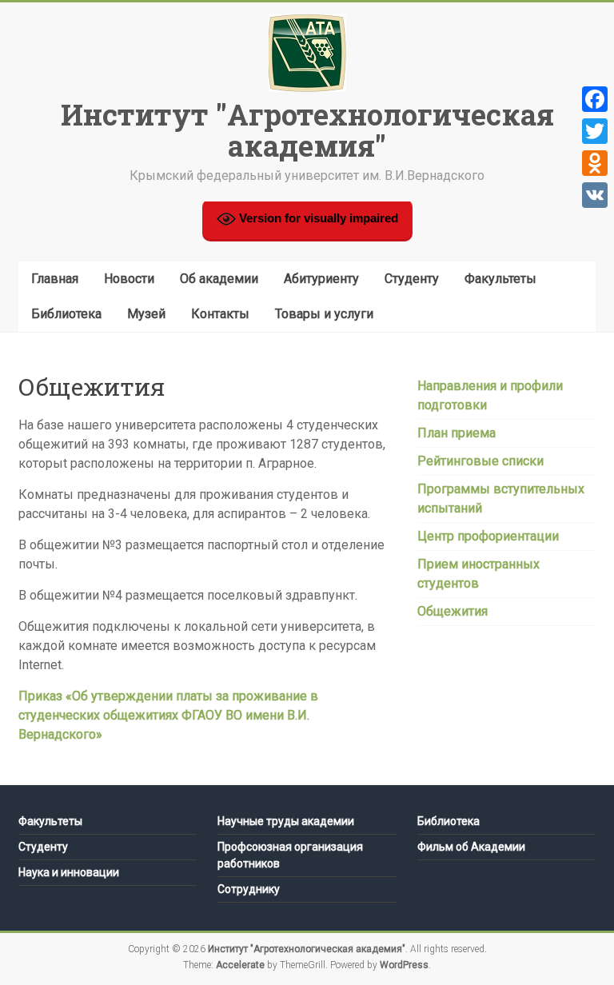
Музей (146, 313)
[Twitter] (595, 131)
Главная (54, 278)
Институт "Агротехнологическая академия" (307, 130)
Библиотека (66, 313)
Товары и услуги (324, 313)
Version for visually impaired (317, 218)
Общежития (452, 611)
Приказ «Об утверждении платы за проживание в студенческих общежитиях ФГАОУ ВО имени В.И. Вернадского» (168, 715)
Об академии (219, 278)
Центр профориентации (488, 536)
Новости (129, 278)
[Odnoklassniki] (595, 163)
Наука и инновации (68, 872)
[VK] (595, 195)
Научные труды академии (285, 821)
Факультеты (500, 278)
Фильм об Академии (471, 846)
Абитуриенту (321, 278)
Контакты (220, 313)
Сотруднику (248, 889)
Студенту (412, 278)
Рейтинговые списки (480, 461)
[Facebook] (595, 99)
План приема (456, 433)
